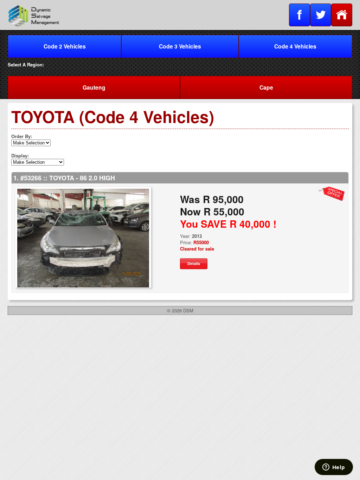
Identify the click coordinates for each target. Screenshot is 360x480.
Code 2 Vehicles (65, 46)
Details (193, 263)
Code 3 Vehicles (180, 46)
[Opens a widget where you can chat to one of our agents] (333, 467)
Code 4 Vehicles (295, 46)
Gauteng (94, 87)
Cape (266, 87)
